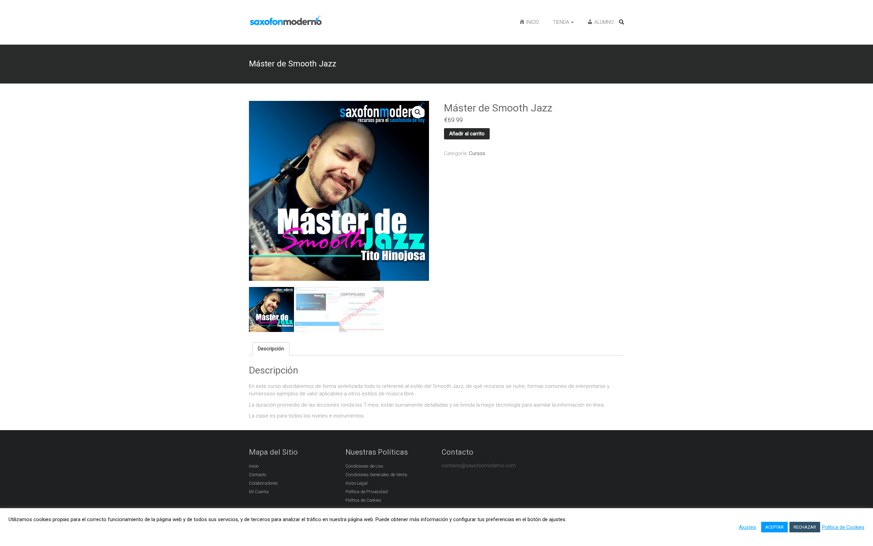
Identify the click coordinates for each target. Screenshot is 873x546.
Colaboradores (263, 483)
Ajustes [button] (747, 527)
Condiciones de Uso (364, 466)
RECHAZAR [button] (805, 527)
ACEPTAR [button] (774, 527)
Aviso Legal (356, 483)
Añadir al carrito (467, 134)
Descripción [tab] (271, 349)
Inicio (253, 466)
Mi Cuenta (259, 491)
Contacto (257, 474)
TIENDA (561, 22)
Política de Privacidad (366, 491)
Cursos (477, 153)
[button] (418, 112)
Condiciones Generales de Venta (376, 474)
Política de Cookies (363, 500)
